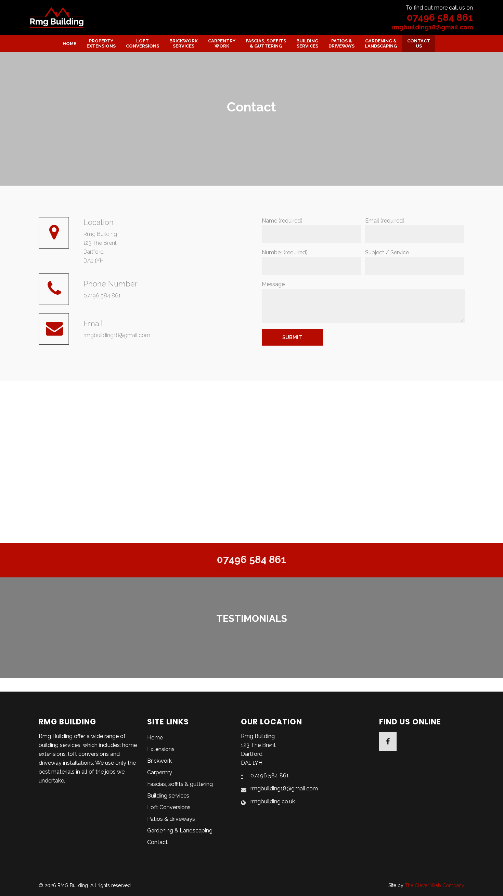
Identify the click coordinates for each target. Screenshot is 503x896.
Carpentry (159, 772)
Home (155, 737)
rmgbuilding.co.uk (272, 801)
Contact (157, 842)
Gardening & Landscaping (179, 830)
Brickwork (159, 761)
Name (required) (282, 220)
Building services (168, 795)
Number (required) (285, 252)
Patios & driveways (171, 819)
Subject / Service (387, 252)
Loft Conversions (169, 807)
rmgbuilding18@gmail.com (432, 27)
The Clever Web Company (434, 885)
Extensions (161, 749)
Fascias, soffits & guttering (180, 784)
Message (273, 284)
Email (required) (384, 220)
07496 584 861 (440, 17)
